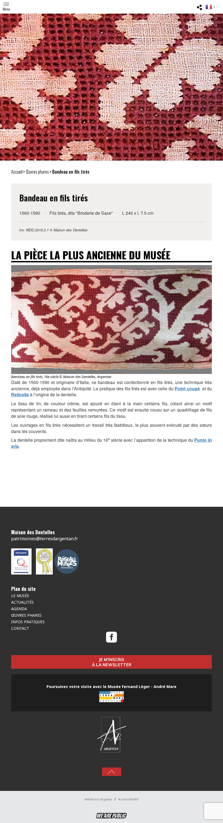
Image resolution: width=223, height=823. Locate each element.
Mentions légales (99, 799)
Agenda (19, 608)
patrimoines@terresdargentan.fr (44, 539)
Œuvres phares (37, 171)
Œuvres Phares (26, 615)
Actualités (22, 602)
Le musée (20, 595)
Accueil (17, 171)
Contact (20, 628)
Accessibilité (128, 799)
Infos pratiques (28, 621)
